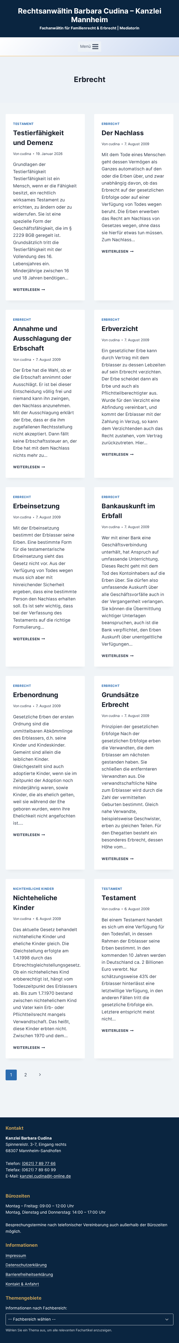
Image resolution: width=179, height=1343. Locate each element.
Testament (23, 124)
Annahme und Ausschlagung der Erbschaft (42, 338)
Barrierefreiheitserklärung (29, 1274)
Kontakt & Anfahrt (22, 1284)
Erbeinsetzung (36, 506)
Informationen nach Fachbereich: (36, 1308)
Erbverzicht (120, 329)
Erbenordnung (35, 695)
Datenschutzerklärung (26, 1265)
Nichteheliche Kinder (33, 889)
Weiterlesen (29, 289)
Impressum (16, 1255)
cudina (25, 154)
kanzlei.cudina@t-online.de (45, 1176)
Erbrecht (111, 124)
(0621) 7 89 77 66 (39, 1163)
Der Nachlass (123, 133)
